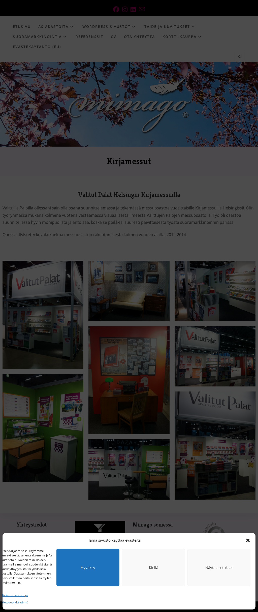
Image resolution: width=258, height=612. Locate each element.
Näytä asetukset (219, 567)
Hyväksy (88, 567)
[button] (247, 540)
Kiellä (153, 567)
